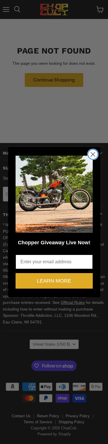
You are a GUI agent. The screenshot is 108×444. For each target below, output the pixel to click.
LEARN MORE (54, 281)
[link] (54, 194)
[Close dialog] (93, 154)
